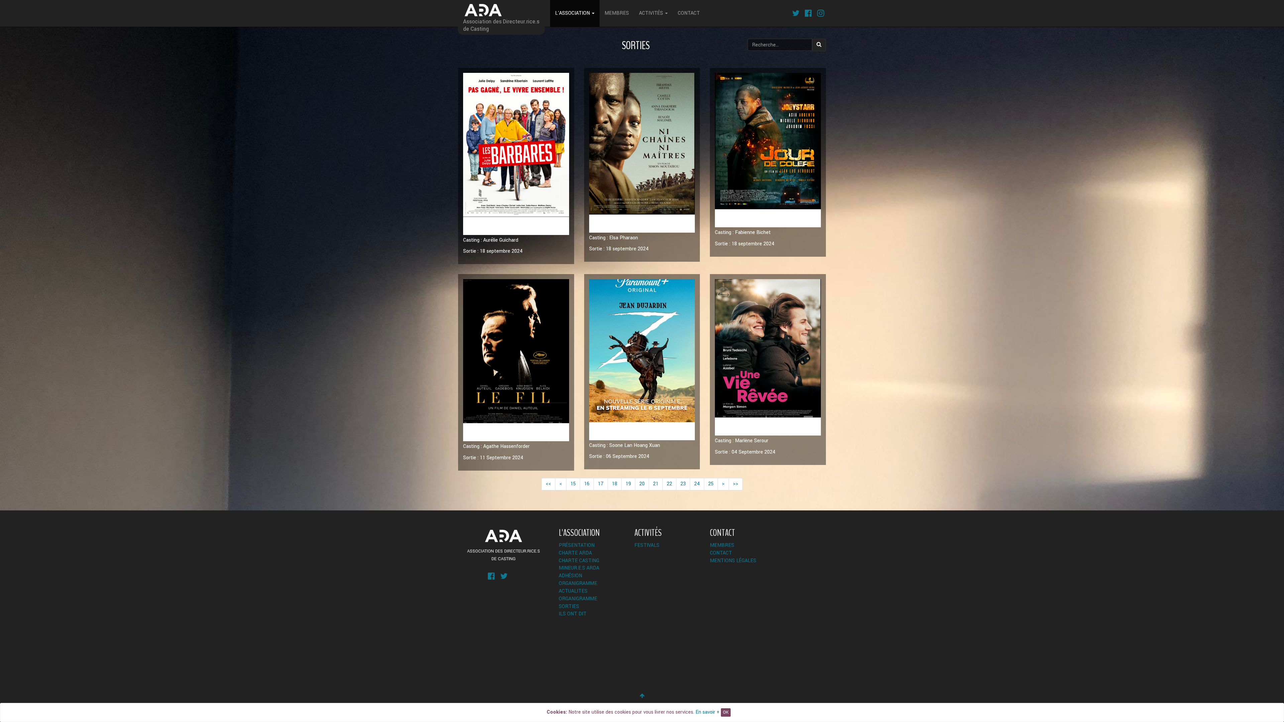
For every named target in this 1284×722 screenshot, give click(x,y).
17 (601, 483)
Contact (689, 13)
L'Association (573, 13)
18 (614, 483)
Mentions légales (733, 560)
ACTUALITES (573, 591)
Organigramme (578, 583)
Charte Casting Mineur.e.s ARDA (579, 564)
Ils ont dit (572, 613)
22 (669, 483)
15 (573, 483)
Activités (651, 13)
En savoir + (708, 712)
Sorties (569, 606)
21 (655, 483)
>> (735, 483)
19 (628, 483)
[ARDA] (504, 535)
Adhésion (570, 575)
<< (548, 483)
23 (683, 483)
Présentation (577, 545)
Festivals (646, 545)
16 (587, 483)
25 (711, 483)
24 (697, 483)
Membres (617, 13)
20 (642, 483)
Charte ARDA (575, 553)
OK (726, 712)
